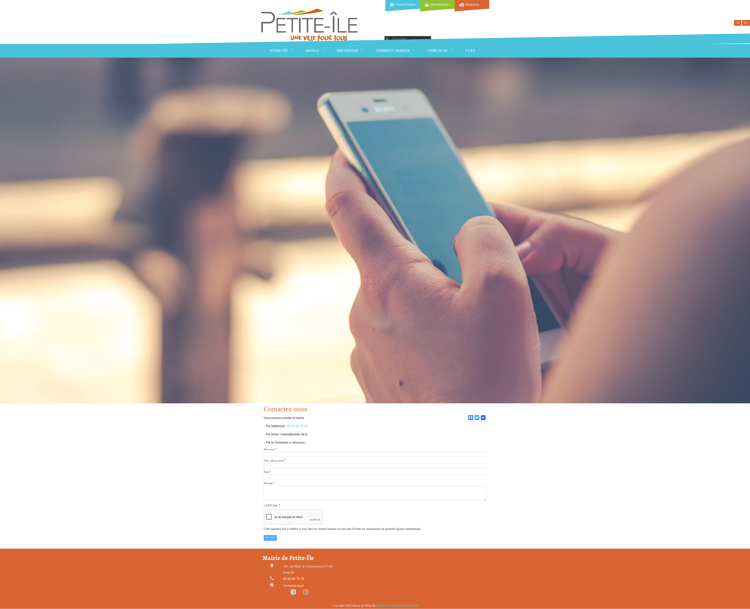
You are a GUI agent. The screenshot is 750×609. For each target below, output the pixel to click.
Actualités (279, 51)
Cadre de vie (437, 51)
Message (268, 483)
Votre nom (269, 449)
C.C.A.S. (470, 51)
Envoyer (270, 538)
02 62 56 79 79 (297, 426)
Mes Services (347, 51)
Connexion (411, 605)
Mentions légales (390, 605)
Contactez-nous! (293, 585)
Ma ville (312, 51)
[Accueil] (309, 24)
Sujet (266, 471)
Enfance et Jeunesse (393, 51)
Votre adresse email (274, 460)
